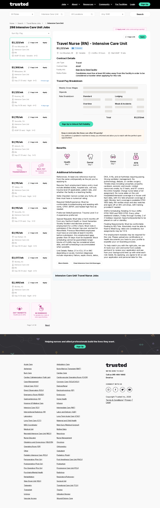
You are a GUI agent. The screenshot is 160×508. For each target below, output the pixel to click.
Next (47, 325)
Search (140, 14)
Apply (45, 42)
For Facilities (121, 4)
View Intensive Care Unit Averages (86, 263)
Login (132, 4)
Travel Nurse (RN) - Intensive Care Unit (92, 43)
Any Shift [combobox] (105, 14)
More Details (63, 263)
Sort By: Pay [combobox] (17, 33)
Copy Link (34, 42)
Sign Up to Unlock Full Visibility (76, 124)
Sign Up (144, 4)
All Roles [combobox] (15, 14)
